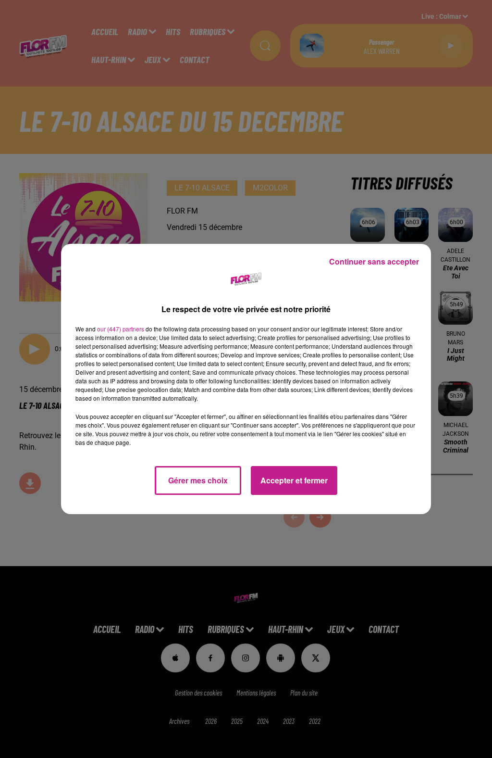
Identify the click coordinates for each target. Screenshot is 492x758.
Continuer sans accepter (374, 261)
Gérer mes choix (198, 480)
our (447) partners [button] (120, 329)
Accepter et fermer (294, 480)
